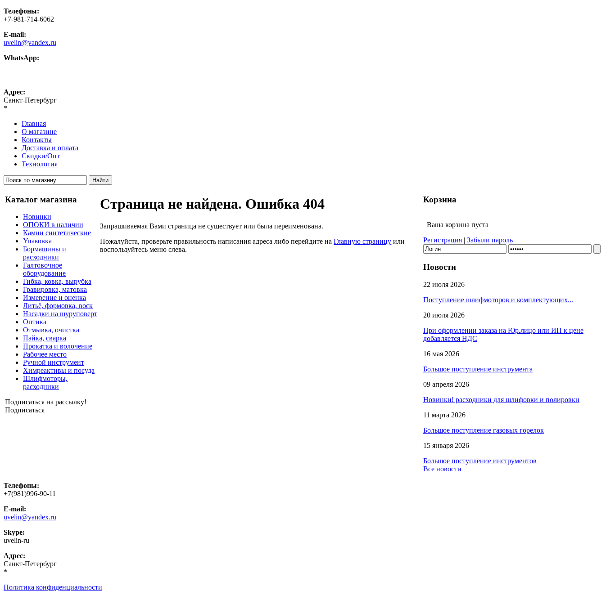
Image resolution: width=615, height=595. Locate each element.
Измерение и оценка (54, 297)
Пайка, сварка (44, 338)
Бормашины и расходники (44, 253)
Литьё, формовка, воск (58, 305)
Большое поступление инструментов (480, 461)
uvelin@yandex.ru (30, 42)
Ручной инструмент (53, 362)
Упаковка (37, 241)
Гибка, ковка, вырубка (57, 281)
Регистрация (442, 240)
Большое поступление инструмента (478, 369)
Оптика (34, 322)
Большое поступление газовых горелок (483, 430)
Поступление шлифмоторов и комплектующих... (498, 300)
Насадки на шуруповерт (60, 314)
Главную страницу (362, 241)
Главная (34, 123)
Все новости (442, 469)
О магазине (39, 131)
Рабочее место (45, 354)
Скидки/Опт (41, 156)
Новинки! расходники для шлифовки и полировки (501, 399)
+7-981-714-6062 (29, 66)
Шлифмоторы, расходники (45, 382)
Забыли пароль (490, 240)
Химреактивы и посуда (59, 370)
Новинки (37, 216)
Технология (40, 164)
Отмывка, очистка (51, 330)
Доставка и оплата (50, 148)
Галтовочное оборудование (44, 269)
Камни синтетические (57, 233)
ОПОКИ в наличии (53, 224)
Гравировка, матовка (55, 289)
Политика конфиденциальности (53, 587)
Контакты (37, 139)
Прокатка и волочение (57, 346)
